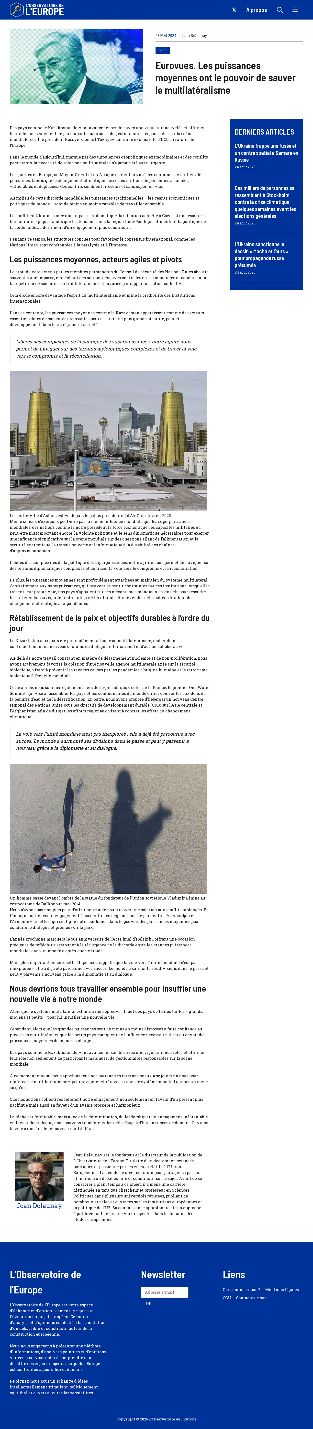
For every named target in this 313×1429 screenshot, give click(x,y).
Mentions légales (282, 1289)
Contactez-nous (251, 1297)
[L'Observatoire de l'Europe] (37, 10)
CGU (227, 1297)
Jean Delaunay (194, 35)
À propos (256, 9)
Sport (162, 50)
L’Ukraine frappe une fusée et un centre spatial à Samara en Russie (266, 152)
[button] (280, 10)
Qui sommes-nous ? (241, 1289)
